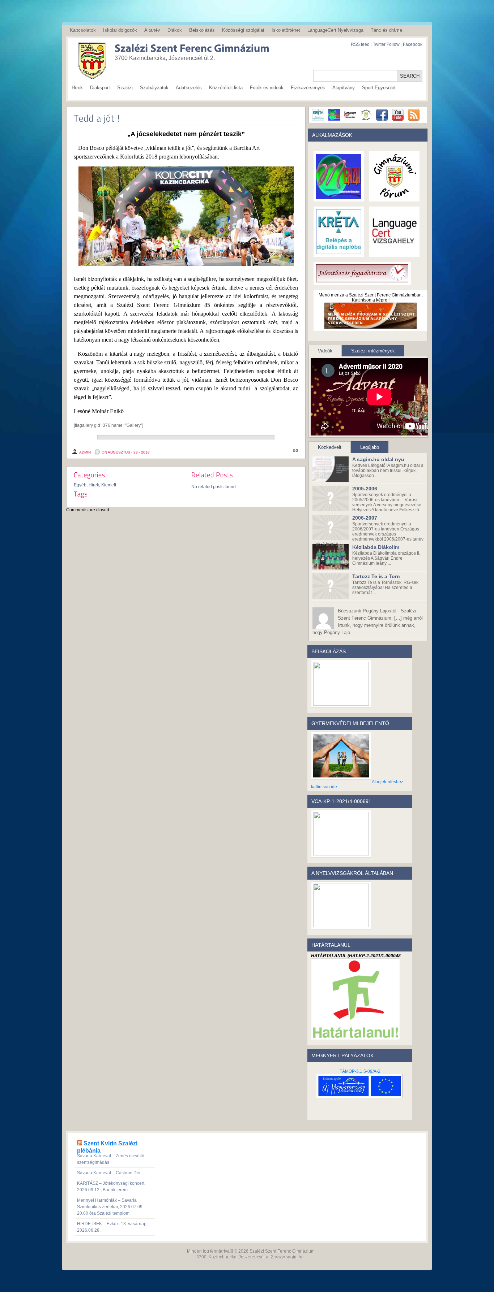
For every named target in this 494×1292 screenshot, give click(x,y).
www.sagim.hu (289, 1257)
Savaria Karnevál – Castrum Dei (108, 1172)
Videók (325, 351)
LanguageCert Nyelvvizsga (335, 30)
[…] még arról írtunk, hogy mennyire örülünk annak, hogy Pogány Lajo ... (367, 621)
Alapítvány (343, 87)
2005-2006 (364, 488)
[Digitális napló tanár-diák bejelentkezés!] (338, 251)
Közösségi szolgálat (243, 30)
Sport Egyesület (379, 87)
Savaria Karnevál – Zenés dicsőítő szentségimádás (110, 1159)
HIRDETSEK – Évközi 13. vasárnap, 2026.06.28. (112, 1227)
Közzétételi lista (226, 87)
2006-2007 (364, 518)
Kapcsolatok (83, 30)
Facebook (412, 44)
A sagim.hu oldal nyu (378, 459)
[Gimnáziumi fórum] (394, 196)
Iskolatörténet (286, 30)
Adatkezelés (189, 87)
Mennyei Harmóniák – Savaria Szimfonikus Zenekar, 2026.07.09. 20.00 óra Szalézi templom (110, 1207)
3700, (202, 1257)
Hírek (77, 87)
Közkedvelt (329, 447)
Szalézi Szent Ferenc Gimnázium (282, 1251)
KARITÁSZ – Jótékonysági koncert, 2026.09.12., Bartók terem (111, 1186)
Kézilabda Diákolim (375, 547)
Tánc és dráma (386, 30)
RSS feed (360, 44)
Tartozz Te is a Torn (376, 576)
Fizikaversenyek (308, 87)
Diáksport (100, 87)
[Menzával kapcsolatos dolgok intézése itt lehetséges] (338, 196)
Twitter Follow (386, 44)
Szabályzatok (154, 87)
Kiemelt (108, 484)
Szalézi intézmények (373, 351)
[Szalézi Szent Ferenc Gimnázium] (181, 49)
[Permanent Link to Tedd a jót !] (97, 118)
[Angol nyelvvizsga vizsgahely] (394, 251)
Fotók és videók (267, 87)
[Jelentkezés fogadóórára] (362, 279)
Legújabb (369, 447)
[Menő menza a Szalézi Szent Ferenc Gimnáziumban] (370, 326)
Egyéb (80, 484)
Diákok (174, 30)
